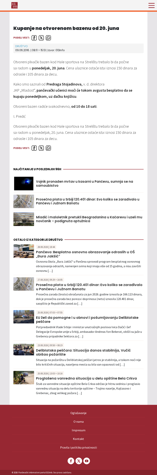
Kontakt (78, 439)
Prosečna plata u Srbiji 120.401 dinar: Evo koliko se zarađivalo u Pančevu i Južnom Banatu (87, 201)
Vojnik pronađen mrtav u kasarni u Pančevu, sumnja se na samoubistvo (84, 183)
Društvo (21, 46)
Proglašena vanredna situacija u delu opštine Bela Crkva (86, 378)
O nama (79, 421)
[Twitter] (78, 461)
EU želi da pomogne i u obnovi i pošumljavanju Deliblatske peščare (87, 319)
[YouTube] (86, 461)
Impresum (78, 430)
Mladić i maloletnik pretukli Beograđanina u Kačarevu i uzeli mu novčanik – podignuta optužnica (89, 219)
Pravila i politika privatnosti (78, 447)
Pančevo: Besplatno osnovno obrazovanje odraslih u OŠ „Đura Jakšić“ (85, 254)
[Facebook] (70, 461)
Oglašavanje (78, 413)
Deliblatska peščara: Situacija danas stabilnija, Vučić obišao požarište (83, 352)
